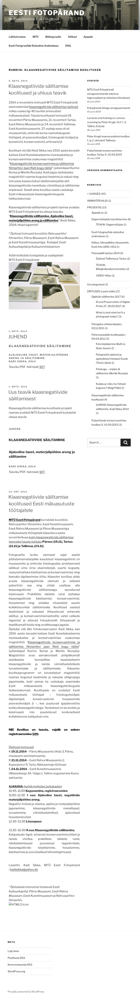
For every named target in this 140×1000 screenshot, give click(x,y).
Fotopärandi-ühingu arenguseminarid (108, 107)
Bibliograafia (53, 36)
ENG (68, 45)
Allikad (72, 36)
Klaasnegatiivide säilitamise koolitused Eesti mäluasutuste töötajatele (41, 503)
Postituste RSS (16, 957)
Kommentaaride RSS (20, 964)
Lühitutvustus (17, 36)
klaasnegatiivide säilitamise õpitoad (53, 107)
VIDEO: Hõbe (103, 275)
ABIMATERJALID (97, 200)
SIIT (41, 367)
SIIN (35, 734)
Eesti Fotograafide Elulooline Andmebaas (34, 45)
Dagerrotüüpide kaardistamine (109, 219)
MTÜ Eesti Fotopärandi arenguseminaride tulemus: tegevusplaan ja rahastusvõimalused (108, 93)
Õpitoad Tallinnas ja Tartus (111, 258)
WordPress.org (16, 971)
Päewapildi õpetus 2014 (106, 253)
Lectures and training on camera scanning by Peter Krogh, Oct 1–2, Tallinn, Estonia (106, 122)
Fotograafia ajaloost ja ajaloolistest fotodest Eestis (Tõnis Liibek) (112, 358)
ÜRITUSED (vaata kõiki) (101, 291)
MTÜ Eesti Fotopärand (24, 520)
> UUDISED (93, 193)
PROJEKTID (94, 207)
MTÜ (35, 36)
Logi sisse (13, 950)
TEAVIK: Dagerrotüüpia (109, 224)
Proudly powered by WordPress (26, 991)
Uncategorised (95, 284)
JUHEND (17, 336)
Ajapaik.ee (98, 212)
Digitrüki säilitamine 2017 (106, 296)
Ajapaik (88, 36)
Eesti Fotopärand (47, 13)
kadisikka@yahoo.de (24, 869)
